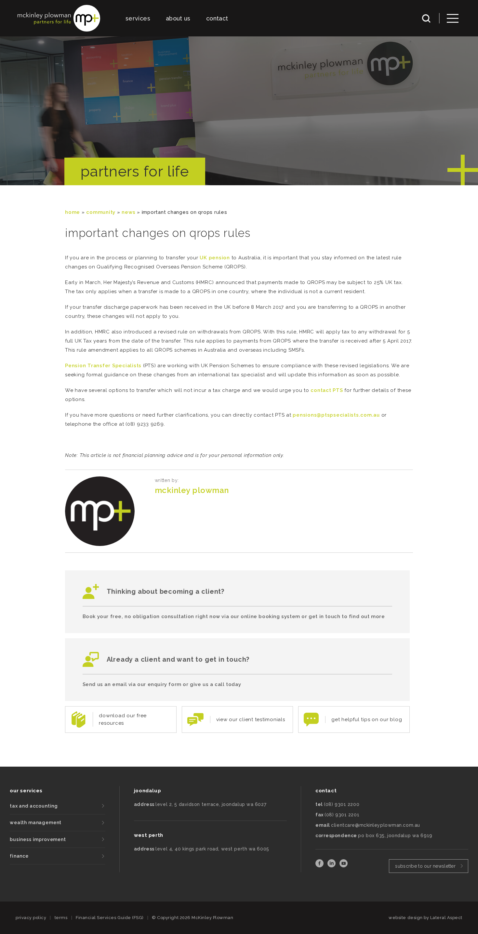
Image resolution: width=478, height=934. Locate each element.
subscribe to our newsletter (425, 866)
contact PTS (327, 390)
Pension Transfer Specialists (103, 366)
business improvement (38, 839)
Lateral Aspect (446, 917)
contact (217, 18)
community (100, 212)
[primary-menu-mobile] (452, 18)
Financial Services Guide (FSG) (110, 917)
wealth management (35, 822)
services (138, 18)
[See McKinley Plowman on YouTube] (343, 866)
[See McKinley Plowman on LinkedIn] (332, 866)
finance (19, 856)
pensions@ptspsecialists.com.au (337, 415)
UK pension (215, 258)
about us (178, 18)
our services (26, 791)
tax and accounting (34, 806)
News (128, 212)
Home (72, 212)
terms (61, 917)
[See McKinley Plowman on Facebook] (320, 866)
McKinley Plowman (192, 490)
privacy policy (31, 917)
